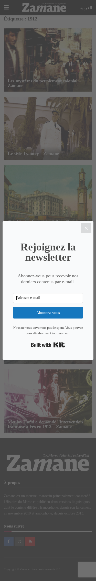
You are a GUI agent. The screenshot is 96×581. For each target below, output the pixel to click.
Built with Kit (48, 344)
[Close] (86, 228)
